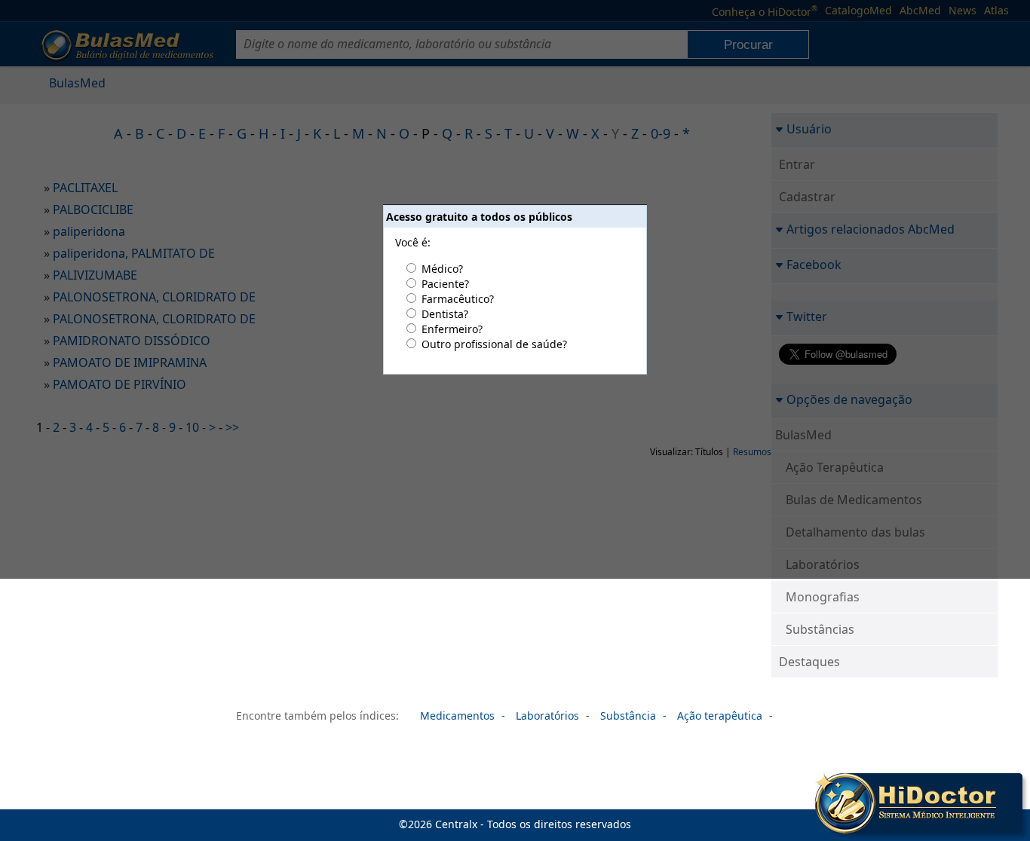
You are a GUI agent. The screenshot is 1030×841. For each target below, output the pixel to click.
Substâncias (820, 629)
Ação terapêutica (719, 715)
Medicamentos (457, 715)
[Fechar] (1013, 782)
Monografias (823, 597)
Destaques (809, 661)
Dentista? (445, 314)
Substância (628, 715)
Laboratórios (547, 715)
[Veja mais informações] (918, 804)
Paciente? (445, 284)
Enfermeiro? (452, 329)
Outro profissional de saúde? (494, 344)
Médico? (442, 268)
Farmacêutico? (458, 299)
